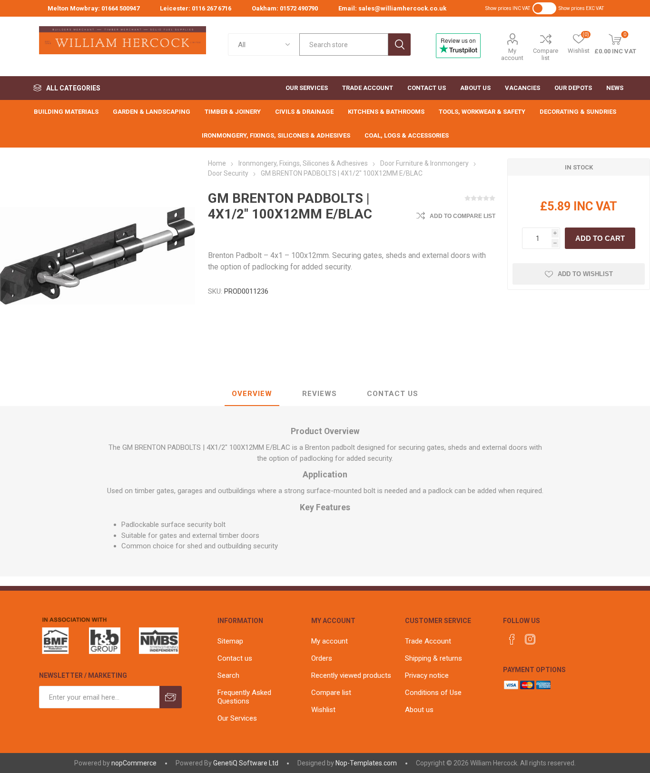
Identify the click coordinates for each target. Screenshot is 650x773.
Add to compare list (462, 216)
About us (419, 709)
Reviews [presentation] (319, 393)
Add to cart (600, 238)
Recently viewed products (351, 675)
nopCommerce (134, 763)
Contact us (234, 658)
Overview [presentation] (252, 393)
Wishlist (323, 709)
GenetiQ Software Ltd (245, 763)
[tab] (252, 394)
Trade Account (428, 641)
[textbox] (344, 44)
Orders (321, 658)
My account (512, 54)
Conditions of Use (433, 692)
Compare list (545, 54)
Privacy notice (427, 675)
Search (399, 44)
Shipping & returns (433, 658)
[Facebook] (512, 639)
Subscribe (170, 697)
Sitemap (230, 641)
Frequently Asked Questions (244, 696)
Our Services (237, 718)
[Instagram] (530, 639)
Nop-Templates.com (366, 763)
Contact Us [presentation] (392, 393)
